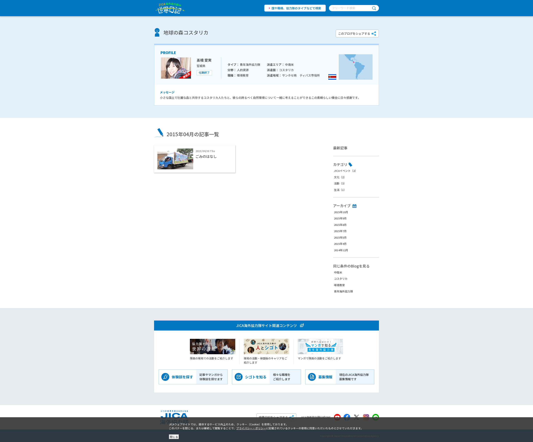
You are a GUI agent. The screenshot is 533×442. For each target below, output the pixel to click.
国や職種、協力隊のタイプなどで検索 (296, 8)
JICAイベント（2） (345, 171)
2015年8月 (340, 225)
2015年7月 (340, 231)
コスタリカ (340, 279)
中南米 (338, 272)
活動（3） (340, 183)
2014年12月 (341, 250)
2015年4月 (340, 244)
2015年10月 (341, 212)
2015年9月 (340, 218)
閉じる (174, 437)
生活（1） (340, 190)
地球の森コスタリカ (185, 32)
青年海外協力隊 (343, 291)
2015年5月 (340, 237)
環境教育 (339, 285)
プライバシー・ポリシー (251, 428)
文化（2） (340, 177)
